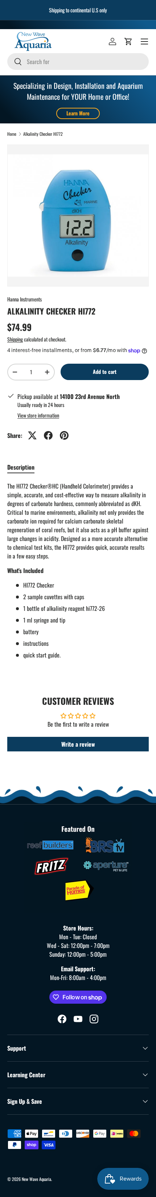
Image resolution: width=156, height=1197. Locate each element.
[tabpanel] (78, 570)
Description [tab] (20, 467)
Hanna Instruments (24, 299)
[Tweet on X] (32, 435)
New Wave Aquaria (36, 1179)
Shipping (15, 339)
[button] (128, 41)
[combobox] (78, 61)
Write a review (78, 744)
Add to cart (104, 371)
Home (11, 134)
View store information (38, 415)
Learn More (78, 113)
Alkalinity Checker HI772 (43, 134)
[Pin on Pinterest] (64, 435)
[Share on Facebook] (48, 435)
